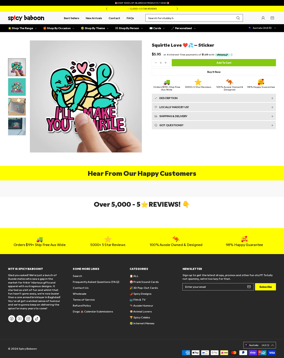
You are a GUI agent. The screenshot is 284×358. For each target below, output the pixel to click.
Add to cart (223, 62)
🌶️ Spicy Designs (141, 293)
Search (77, 275)
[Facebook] (11, 318)
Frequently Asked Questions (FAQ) (96, 281)
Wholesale (79, 293)
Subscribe (265, 286)
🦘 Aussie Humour (141, 305)
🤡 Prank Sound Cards (144, 281)
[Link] (26, 18)
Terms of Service (84, 299)
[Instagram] (28, 318)
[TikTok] (36, 318)
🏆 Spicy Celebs (140, 317)
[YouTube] (19, 318)
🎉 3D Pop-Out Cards (144, 287)
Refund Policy (82, 305)
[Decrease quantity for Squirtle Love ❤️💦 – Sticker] (154, 62)
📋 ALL (134, 275)
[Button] (106, 8)
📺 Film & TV (138, 299)
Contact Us (80, 287)
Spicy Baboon (28, 348)
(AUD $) (259, 345)
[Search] (238, 17)
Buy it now (214, 72)
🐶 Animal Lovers (141, 311)
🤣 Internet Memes (142, 323)
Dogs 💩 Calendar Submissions (93, 311)
